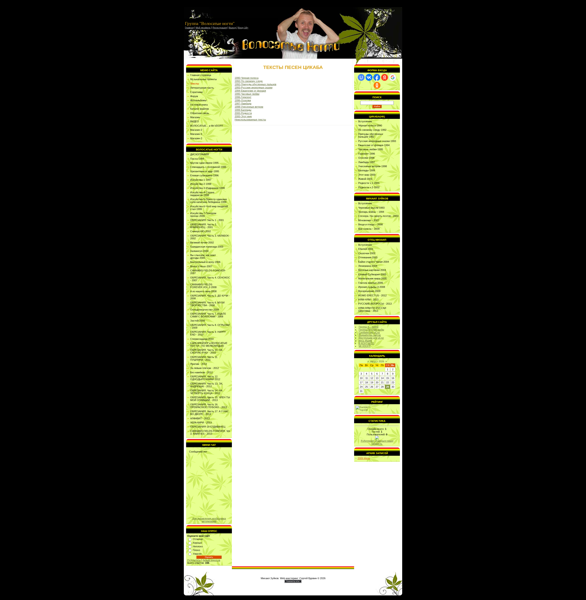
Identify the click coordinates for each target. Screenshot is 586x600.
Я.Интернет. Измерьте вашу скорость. (377, 442)
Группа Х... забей (368, 326)
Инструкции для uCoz (371, 337)
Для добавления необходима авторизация (209, 520)
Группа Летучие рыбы (371, 329)
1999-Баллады (243, 110)
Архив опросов (211, 560)
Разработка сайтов (370, 335)
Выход (233, 27)
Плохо (196, 550)
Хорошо (197, 542)
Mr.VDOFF (365, 346)
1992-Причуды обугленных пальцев (255, 84)
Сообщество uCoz (369, 332)
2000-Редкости (243, 113)
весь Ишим (365, 340)
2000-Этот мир (243, 116)
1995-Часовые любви (247, 94)
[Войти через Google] (392, 77)
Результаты (194, 560)
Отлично (198, 539)
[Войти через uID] (361, 77)
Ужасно (197, 553)
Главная (189, 27)
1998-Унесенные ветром (249, 106)
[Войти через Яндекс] (384, 77)
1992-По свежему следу (249, 81)
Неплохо (198, 546)
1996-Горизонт (243, 97)
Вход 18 (242, 27)
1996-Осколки (243, 100)
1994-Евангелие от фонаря (250, 90)
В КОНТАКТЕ (366, 343)
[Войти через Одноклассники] (377, 85)
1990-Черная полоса (246, 77)
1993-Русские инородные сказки (253, 87)
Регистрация (220, 27)
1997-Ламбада (243, 103)
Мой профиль (203, 27)
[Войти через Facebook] (376, 77)
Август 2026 (377, 361)
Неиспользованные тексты (250, 119)
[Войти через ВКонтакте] (369, 77)
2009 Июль (364, 458)
